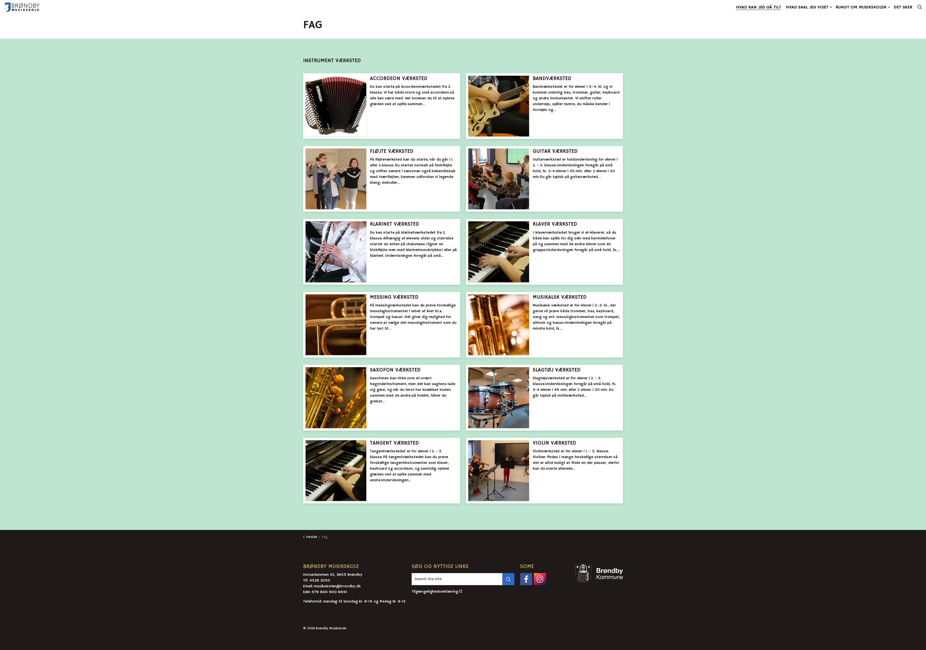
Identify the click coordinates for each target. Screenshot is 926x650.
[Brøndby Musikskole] (22, 7)
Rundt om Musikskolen (861, 7)
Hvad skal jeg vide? (807, 7)
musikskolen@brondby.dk (337, 586)
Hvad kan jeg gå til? (758, 7)
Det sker (903, 7)
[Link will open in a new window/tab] (526, 579)
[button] (508, 579)
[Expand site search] (919, 7)
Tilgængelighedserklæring (435, 591)
